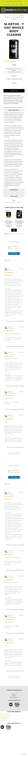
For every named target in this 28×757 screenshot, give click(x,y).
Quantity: (14, 76)
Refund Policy (4, 718)
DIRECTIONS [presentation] (14, 196)
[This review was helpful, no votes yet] (19, 321)
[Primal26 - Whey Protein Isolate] (8, 218)
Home (6, 15)
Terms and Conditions (6, 715)
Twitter (14, 202)
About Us (14, 694)
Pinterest (20, 202)
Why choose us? (14, 697)
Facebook (8, 202)
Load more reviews (14, 453)
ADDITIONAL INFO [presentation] (14, 110)
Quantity (14, 83)
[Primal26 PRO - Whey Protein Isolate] (19, 218)
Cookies (3, 720)
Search (14, 695)
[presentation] (14, 192)
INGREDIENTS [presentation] (14, 189)
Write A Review (14, 253)
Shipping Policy (5, 717)
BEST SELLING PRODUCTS (13, 15)
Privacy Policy (4, 714)
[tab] (14, 110)
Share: (14, 200)
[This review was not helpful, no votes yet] (22, 321)
